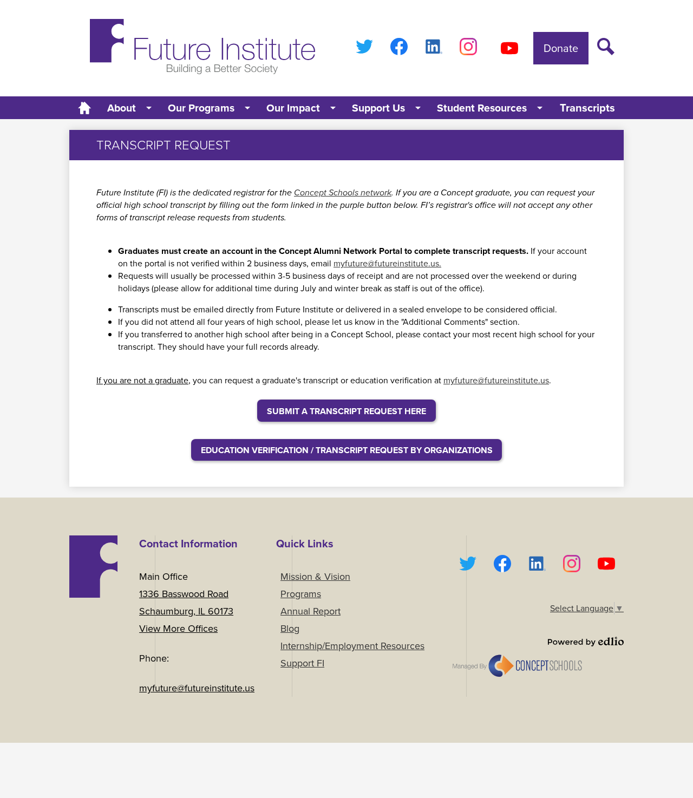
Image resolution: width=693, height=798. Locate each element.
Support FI (302, 663)
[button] (130, 107)
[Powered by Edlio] (537, 641)
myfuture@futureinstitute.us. (387, 263)
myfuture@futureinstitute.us (496, 380)
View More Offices (178, 629)
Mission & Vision (315, 577)
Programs (300, 594)
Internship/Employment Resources (352, 646)
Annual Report (310, 611)
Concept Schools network (342, 192)
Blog (289, 629)
